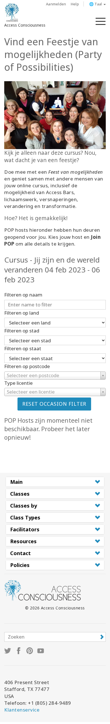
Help (75, 4)
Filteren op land (21, 313)
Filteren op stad (21, 330)
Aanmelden (56, 4)
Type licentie (18, 383)
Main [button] (16, 481)
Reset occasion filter (54, 403)
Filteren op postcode (27, 366)
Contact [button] (20, 553)
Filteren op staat (22, 348)
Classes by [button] (23, 505)
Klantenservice (21, 709)
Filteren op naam (23, 294)
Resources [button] (23, 541)
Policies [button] (20, 565)
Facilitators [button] (24, 529)
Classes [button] (20, 493)
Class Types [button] (25, 517)
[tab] (55, 482)
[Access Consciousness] (12, 12)
